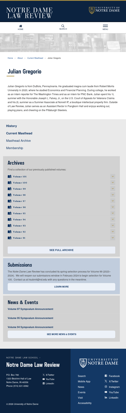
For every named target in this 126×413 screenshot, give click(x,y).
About (20, 57)
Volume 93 (19, 225)
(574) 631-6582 (20, 385)
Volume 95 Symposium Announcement (30, 318)
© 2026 (9, 403)
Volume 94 (19, 219)
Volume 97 (19, 201)
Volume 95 (19, 213)
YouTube (113, 392)
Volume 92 (19, 231)
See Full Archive (61, 250)
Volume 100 (20, 182)
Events (81, 392)
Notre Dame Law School (22, 357)
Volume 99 (19, 188)
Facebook (114, 376)
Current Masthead (35, 57)
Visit (80, 397)
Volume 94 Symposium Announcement (30, 327)
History (11, 126)
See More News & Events (61, 334)
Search (63, 29)
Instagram (114, 387)
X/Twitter (113, 381)
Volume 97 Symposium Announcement (30, 309)
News (81, 387)
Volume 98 (19, 194)
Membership (14, 148)
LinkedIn (113, 397)
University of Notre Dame (104, 10)
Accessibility (85, 403)
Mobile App (84, 381)
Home (20, 29)
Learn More (61, 286)
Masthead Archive (18, 140)
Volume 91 (19, 237)
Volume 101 (20, 176)
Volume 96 (19, 207)
